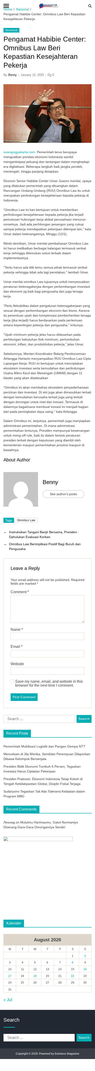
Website (17, 664)
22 (72, 976)
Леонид (9, 822)
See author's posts (63, 494)
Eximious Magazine (67, 1053)
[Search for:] (38, 720)
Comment (20, 592)
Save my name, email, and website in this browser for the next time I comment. (49, 683)
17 (10, 976)
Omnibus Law (26, 520)
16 (85, 969)
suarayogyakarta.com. (20, 152)
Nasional (11, 30)
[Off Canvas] (6, 6)
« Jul (7, 999)
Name (17, 629)
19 (35, 976)
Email (16, 647)
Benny (12, 75)
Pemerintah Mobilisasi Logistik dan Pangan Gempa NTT (44, 746)
